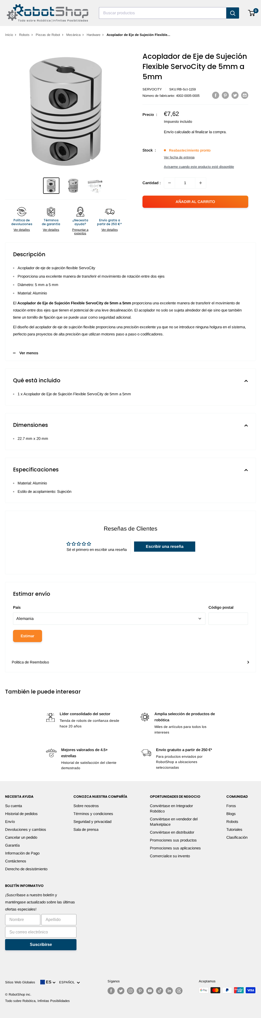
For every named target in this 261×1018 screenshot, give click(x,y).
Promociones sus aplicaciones (175, 848)
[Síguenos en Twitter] (120, 990)
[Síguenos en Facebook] (111, 990)
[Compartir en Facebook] (215, 95)
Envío (10, 821)
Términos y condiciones (93, 813)
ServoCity (152, 89)
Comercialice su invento (170, 856)
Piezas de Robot (48, 35)
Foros (231, 806)
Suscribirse (41, 944)
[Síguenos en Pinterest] (140, 990)
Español (68, 982)
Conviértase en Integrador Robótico (171, 808)
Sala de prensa (85, 829)
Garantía (12, 845)
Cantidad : (151, 183)
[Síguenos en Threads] (178, 990)
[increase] (200, 183)
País (17, 607)
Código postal (220, 607)
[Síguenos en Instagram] (130, 990)
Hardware (93, 35)
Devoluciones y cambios (25, 829)
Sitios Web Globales (20, 982)
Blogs (231, 813)
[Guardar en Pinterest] (225, 95)
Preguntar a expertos (80, 231)
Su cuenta (13, 806)
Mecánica (73, 35)
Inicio (9, 35)
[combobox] (162, 13)
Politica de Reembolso (30, 662)
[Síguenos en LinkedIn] (169, 990)
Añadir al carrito (195, 201)
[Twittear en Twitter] (235, 95)
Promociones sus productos (173, 840)
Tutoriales (234, 829)
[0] (252, 13)
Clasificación (236, 837)
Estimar (27, 636)
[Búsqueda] (232, 13)
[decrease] (169, 183)
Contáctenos (15, 861)
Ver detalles (22, 230)
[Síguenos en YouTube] (149, 990)
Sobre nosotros (86, 806)
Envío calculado (177, 132)
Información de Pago (22, 853)
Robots (24, 35)
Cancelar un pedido (21, 837)
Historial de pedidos (21, 813)
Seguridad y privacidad (92, 821)
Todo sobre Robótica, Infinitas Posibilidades (37, 1001)
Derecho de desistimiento (26, 869)
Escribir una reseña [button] (165, 546)
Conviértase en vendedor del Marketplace (174, 821)
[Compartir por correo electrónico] (244, 95)
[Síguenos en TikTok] (159, 990)
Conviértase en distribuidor (172, 832)
